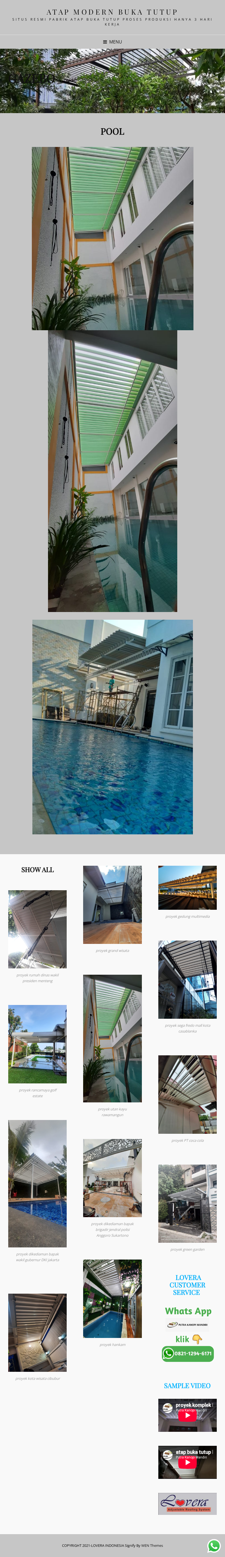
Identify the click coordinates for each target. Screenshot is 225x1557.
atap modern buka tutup (113, 12)
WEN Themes (152, 1545)
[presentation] (9, 85)
